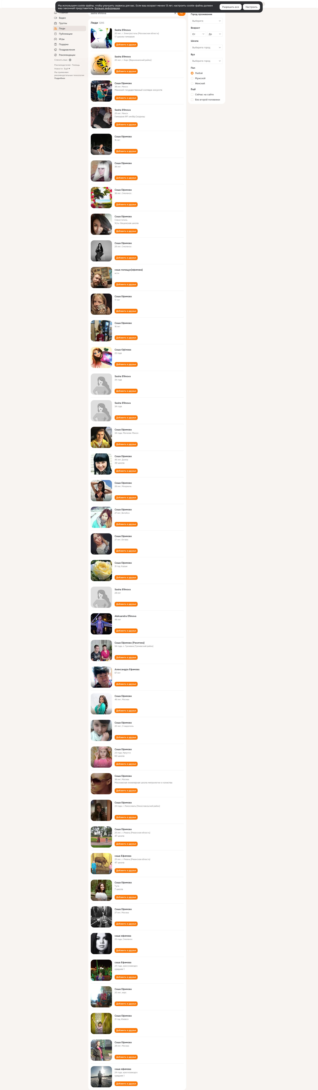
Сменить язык (60, 60)
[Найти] (182, 13)
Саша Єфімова (123, 349)
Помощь (76, 65)
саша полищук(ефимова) (129, 269)
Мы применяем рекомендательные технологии (69, 75)
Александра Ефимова (127, 669)
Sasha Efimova (123, 29)
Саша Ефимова (123, 83)
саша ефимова (123, 935)
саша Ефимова (123, 855)
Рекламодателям (62, 65)
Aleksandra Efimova (125, 616)
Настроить (251, 6)
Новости (58, 68)
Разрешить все (230, 6)
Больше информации (107, 8)
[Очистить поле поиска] (175, 13)
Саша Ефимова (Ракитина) (130, 642)
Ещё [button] (66, 68)
